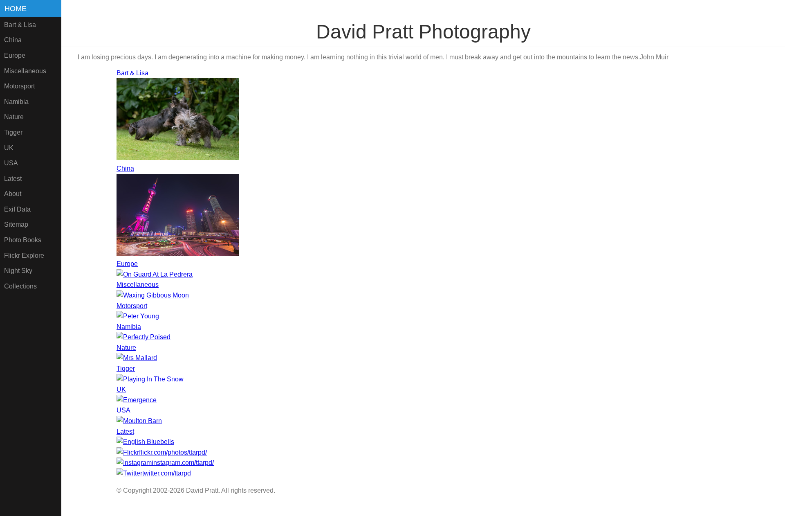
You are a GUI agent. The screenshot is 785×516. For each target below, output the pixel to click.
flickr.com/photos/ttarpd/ (173, 452)
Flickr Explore (24, 255)
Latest (13, 178)
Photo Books (22, 240)
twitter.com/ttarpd (166, 473)
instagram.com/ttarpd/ (183, 462)
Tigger (13, 132)
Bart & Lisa (20, 24)
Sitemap (16, 224)
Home (15, 9)
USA (11, 163)
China (13, 39)
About (12, 193)
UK (8, 147)
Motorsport (19, 86)
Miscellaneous (25, 71)
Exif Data (17, 209)
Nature (14, 116)
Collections (20, 286)
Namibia (16, 101)
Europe (14, 55)
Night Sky (18, 270)
